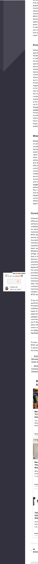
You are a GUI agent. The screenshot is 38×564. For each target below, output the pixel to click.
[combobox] (8, 281)
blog (36, 330)
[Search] (18, 281)
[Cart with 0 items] (21, 275)
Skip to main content (19, 273)
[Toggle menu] (6, 276)
